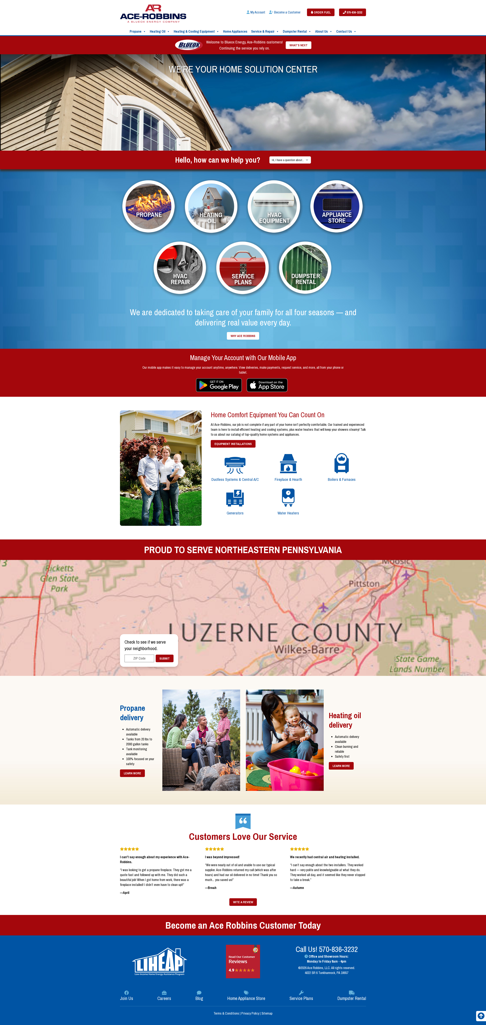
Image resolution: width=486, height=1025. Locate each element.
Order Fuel (322, 12)
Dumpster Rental (295, 31)
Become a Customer (287, 12)
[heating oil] (212, 207)
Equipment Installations (233, 444)
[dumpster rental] (306, 268)
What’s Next (299, 45)
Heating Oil (157, 31)
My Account (257, 12)
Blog (199, 998)
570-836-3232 (354, 12)
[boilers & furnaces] (341, 463)
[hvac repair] (180, 268)
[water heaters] (288, 497)
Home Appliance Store (246, 998)
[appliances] (337, 207)
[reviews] (243, 961)
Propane (135, 31)
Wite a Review (243, 902)
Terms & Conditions (227, 1013)
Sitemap (266, 1013)
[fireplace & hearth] (288, 463)
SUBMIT (164, 658)
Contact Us (344, 31)
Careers (164, 998)
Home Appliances (235, 31)
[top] (481, 1017)
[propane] (149, 207)
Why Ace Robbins (243, 336)
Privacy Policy (250, 1013)
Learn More (132, 773)
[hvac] (274, 207)
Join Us (126, 998)
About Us (321, 31)
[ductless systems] (235, 463)
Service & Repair (263, 31)
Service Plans (301, 998)
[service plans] (243, 268)
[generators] (235, 497)
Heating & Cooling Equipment (194, 31)
